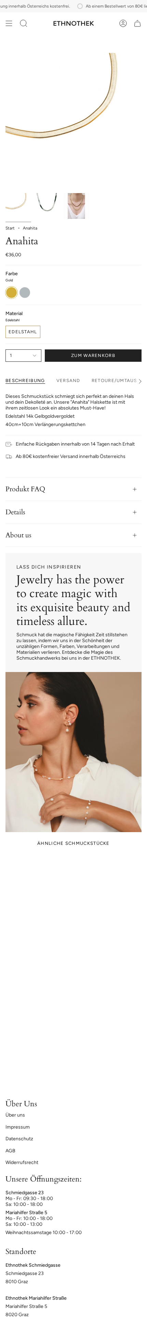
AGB (10, 1151)
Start (10, 228)
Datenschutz (19, 1139)
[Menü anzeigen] (9, 23)
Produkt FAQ (25, 489)
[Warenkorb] (137, 23)
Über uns (15, 1115)
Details (15, 512)
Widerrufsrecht (21, 1162)
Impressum (17, 1127)
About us (18, 535)
